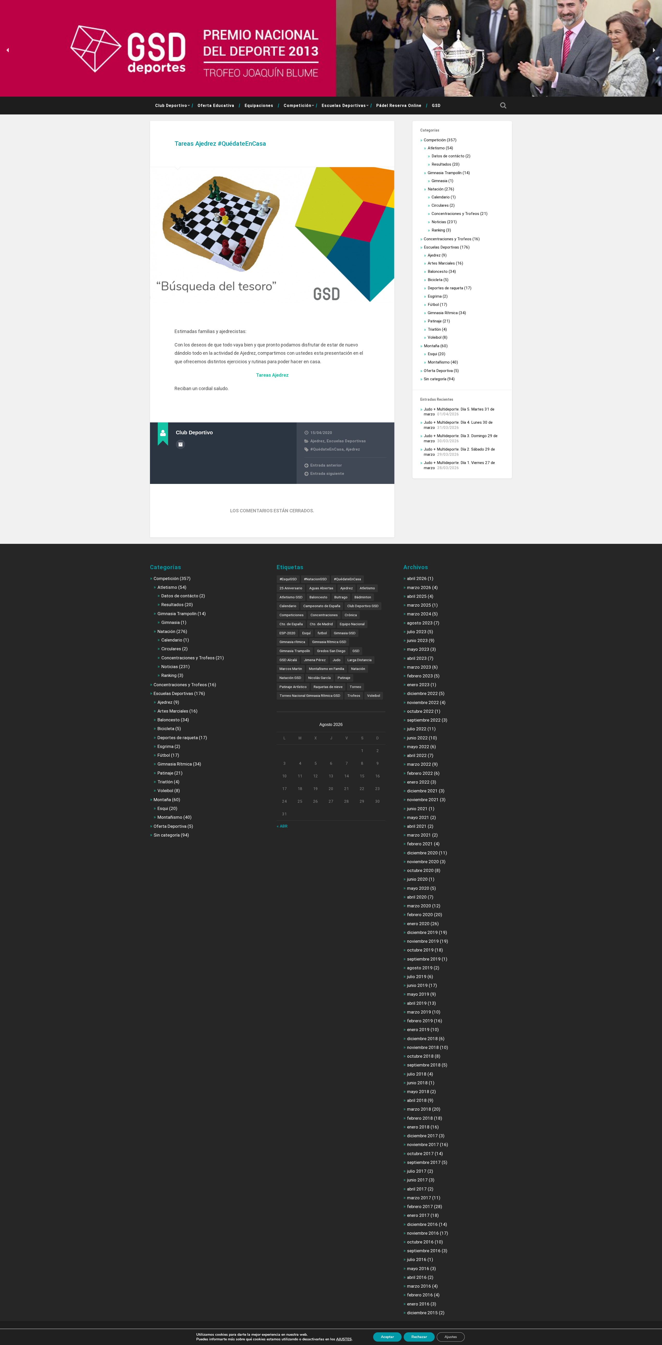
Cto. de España (291, 624)
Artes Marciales (441, 263)
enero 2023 (418, 684)
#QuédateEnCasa (327, 449)
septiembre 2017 (424, 1162)
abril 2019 (417, 1003)
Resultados (441, 164)
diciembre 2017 (422, 1135)
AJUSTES (344, 1339)
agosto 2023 (420, 622)
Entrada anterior (326, 465)
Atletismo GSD (291, 597)
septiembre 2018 (424, 1065)
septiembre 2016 (424, 1250)
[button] (8, 50)
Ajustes (451, 1336)
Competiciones (292, 615)
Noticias (439, 222)
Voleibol (434, 337)
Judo (337, 660)
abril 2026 (417, 578)
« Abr (282, 826)
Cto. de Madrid (321, 624)
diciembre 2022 (422, 693)
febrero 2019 (420, 1020)
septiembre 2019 (424, 959)
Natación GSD (290, 678)
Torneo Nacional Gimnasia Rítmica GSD (310, 695)
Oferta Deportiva (438, 370)
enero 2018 (418, 1127)
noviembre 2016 (423, 1233)
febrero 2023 (420, 675)
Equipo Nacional (352, 624)
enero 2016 (418, 1304)
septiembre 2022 (424, 720)
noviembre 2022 (423, 702)
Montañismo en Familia (326, 669)
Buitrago (341, 597)
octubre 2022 (420, 711)
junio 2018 (417, 1082)
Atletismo (436, 148)
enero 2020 (418, 923)
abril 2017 (417, 1189)
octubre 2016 (420, 1241)
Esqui (432, 354)
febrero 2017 (420, 1206)
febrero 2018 (420, 1118)
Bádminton (363, 597)
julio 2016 (416, 1259)
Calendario (441, 197)
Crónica (351, 615)
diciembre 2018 (422, 1038)
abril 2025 (417, 596)
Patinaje (435, 321)
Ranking (438, 230)
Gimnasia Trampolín (445, 173)
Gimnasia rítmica (292, 642)
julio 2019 (416, 976)
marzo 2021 (419, 835)
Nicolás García (319, 678)
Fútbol (433, 304)
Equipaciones (259, 105)
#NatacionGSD (315, 579)
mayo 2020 (418, 888)
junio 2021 (417, 808)
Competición (297, 105)
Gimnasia (439, 181)
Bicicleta (435, 279)
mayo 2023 (418, 649)
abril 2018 (417, 1100)
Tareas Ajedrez (272, 375)
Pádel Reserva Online (399, 105)
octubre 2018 (420, 1056)
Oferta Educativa (216, 105)
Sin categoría (435, 379)
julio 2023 (416, 631)
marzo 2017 (419, 1197)
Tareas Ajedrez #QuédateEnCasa (220, 143)
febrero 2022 (420, 773)
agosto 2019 (420, 967)
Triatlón (434, 329)
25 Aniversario (291, 588)
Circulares (440, 205)
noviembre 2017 (423, 1144)
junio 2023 (417, 640)
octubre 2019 (420, 950)
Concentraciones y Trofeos (455, 213)
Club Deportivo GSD (363, 606)
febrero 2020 (420, 914)
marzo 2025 (419, 605)
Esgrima (435, 296)
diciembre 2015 (422, 1312)
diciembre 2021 (422, 790)
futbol (322, 633)
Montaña (431, 346)
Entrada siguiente (327, 473)
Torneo (355, 687)
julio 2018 (416, 1074)
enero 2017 (418, 1215)
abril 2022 (417, 755)
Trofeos (353, 695)
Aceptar (387, 1336)
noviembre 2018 (423, 1047)
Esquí (306, 633)
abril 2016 (417, 1277)
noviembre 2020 (423, 861)
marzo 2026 (419, 587)
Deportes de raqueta (445, 288)
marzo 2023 (419, 667)
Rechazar (419, 1336)
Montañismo (439, 362)
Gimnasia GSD (345, 633)
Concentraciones (324, 615)
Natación (435, 189)
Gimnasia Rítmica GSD (329, 642)
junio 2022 (417, 737)
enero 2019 (418, 1029)
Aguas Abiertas (321, 588)
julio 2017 (416, 1171)
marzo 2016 (419, 1286)
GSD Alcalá (288, 660)
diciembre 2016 (422, 1224)
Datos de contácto (448, 156)
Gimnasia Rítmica (443, 313)
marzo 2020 (419, 905)
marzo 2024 (419, 613)
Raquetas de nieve (328, 687)
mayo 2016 (418, 1268)
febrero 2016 (420, 1294)
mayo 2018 (418, 1091)
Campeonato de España (321, 606)
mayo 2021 (418, 817)
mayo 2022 (418, 746)
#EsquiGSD (288, 579)
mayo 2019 (418, 994)
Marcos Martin (291, 669)
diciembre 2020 (422, 852)
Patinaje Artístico (293, 687)
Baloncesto (438, 271)
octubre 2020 (420, 870)
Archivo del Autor (180, 444)
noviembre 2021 (423, 799)
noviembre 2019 (423, 941)
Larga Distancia (360, 660)
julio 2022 (416, 728)
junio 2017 (417, 1179)
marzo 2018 (419, 1109)
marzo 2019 (419, 1012)
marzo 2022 (419, 764)
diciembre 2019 (422, 932)
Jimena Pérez (315, 660)
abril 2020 (417, 897)
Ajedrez (317, 441)
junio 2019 (417, 985)
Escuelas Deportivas (344, 105)
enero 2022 (418, 782)
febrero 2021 (420, 843)
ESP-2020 (287, 633)
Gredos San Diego (331, 651)
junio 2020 (417, 879)
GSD (436, 105)
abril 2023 (417, 658)
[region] (331, 50)
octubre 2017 (420, 1153)
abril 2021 (417, 826)
